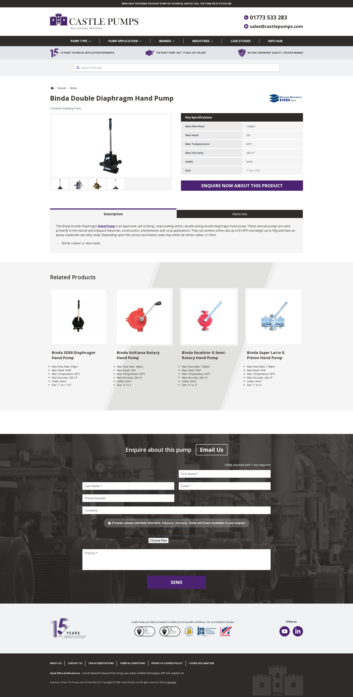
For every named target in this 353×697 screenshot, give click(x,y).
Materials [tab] (239, 214)
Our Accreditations (101, 663)
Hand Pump (106, 226)
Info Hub (275, 41)
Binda (73, 88)
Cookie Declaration (201, 663)
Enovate (172, 682)
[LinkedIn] (298, 631)
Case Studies (241, 41)
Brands (165, 41)
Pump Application (123, 41)
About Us (55, 663)
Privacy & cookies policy (167, 663)
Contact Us (75, 663)
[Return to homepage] (113, 21)
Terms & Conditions (132, 663)
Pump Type (79, 41)
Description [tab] (113, 214)
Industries (200, 41)
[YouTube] (284, 631)
